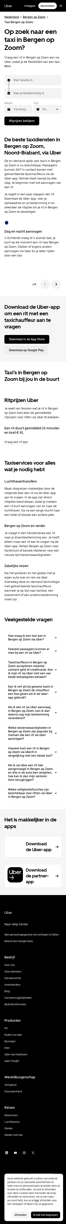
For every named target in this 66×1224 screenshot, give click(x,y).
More (7, 66)
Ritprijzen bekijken (22, 121)
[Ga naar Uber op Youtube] (15, 1152)
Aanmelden (48, 5)
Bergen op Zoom (34, 17)
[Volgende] (56, 284)
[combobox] (13, 80)
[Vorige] (45, 284)
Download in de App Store (27, 339)
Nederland (11, 17)
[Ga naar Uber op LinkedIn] (6, 1152)
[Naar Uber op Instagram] (24, 1152)
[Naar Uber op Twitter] (33, 1152)
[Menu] (61, 6)
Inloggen (29, 5)
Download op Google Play (26, 350)
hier (36, 1200)
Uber (8, 6)
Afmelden (20, 1214)
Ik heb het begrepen (45, 1214)
